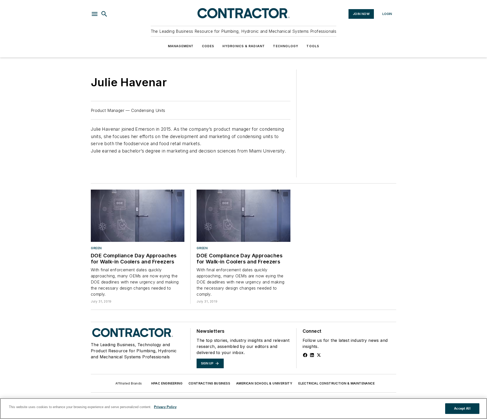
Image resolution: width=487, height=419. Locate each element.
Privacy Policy (165, 407)
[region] (243, 408)
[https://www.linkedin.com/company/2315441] (312, 355)
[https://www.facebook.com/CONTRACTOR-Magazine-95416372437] (305, 355)
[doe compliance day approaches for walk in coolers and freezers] (137, 216)
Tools (312, 46)
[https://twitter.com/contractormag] (318, 355)
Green (96, 248)
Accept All (462, 408)
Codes (208, 46)
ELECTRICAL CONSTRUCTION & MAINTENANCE (336, 383)
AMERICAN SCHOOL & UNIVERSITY (264, 383)
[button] (94, 14)
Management (181, 46)
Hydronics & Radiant (243, 46)
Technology (285, 46)
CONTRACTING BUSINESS (209, 383)
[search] (104, 14)
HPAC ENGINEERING (166, 383)
